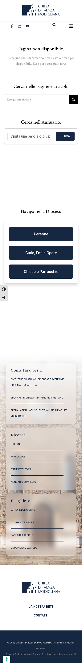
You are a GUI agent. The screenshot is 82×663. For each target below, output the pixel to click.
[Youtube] (27, 26)
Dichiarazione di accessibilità (59, 654)
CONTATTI (41, 615)
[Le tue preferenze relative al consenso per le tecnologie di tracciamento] (6, 659)
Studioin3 (40, 648)
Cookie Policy (32, 654)
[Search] (73, 99)
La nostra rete (41, 606)
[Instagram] (19, 26)
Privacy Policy (14, 654)
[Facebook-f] (11, 26)
